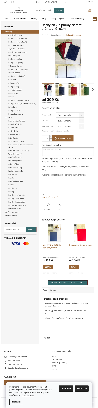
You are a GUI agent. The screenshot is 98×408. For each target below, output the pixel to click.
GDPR (54, 366)
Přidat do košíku (64, 138)
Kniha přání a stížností (16, 121)
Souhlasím (82, 388)
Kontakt (55, 369)
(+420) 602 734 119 (15, 364)
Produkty (8, 31)
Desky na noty (13, 86)
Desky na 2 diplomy (15, 62)
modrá (54, 273)
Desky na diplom (14, 55)
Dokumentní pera (14, 83)
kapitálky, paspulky (15, 171)
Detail (48, 267)
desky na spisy (14, 110)
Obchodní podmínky (59, 363)
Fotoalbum (12, 107)
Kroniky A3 (12, 191)
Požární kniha (13, 127)
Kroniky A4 (12, 188)
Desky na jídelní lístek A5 (17, 42)
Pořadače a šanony (15, 114)
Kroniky (11, 185)
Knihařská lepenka (15, 157)
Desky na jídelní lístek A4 (17, 38)
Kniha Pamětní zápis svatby (18, 150)
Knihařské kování (14, 164)
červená (46, 273)
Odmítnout (66, 388)
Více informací (28, 395)
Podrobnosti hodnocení (73, 35)
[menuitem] (5, 19)
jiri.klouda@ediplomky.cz (17, 357)
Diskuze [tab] (53, 290)
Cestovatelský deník (16, 141)
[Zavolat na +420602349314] (7, 2)
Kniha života (13, 138)
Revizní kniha (13, 131)
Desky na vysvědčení (16, 76)
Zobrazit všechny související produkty (67, 283)
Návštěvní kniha (14, 134)
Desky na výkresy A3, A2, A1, (19, 100)
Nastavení (16, 401)
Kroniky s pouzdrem (16, 198)
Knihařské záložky (15, 167)
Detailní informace (48, 197)
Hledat (59, 10)
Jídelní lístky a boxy (15, 35)
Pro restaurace (11, 215)
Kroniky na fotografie (16, 195)
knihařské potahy (15, 161)
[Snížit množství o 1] (50, 139)
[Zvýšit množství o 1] (50, 136)
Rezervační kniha (14, 209)
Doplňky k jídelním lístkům (18, 52)
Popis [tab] (45, 290)
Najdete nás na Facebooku (18, 368)
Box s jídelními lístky (16, 45)
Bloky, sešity (13, 93)
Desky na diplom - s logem (18, 69)
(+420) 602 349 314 (15, 360)
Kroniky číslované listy (16, 202)
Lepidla (11, 178)
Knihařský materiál (15, 154)
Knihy (10, 117)
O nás (38, 2)
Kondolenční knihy (15, 124)
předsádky (12, 174)
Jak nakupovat (51, 2)
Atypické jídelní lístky (16, 49)
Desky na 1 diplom (15, 59)
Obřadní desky (14, 73)
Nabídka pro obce (12, 212)
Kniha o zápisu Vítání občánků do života (20, 146)
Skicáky (11, 97)
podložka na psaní (15, 90)
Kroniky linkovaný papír (17, 205)
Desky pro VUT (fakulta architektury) (22, 104)
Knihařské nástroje (15, 181)
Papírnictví (12, 79)
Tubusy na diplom (15, 66)
